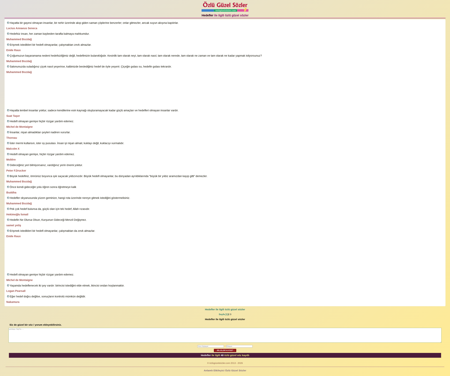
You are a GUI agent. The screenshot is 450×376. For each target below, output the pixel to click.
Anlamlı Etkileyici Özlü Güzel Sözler (225, 370)
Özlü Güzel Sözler (225, 6)
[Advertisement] (225, 91)
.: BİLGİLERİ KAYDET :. (225, 350)
